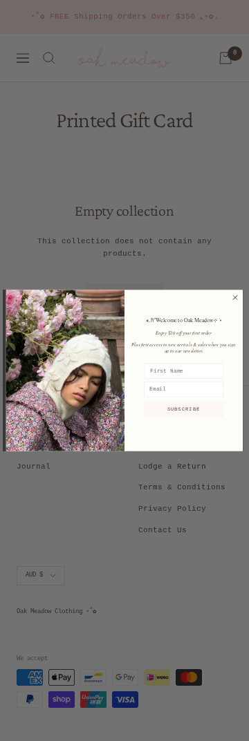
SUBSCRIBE (183, 410)
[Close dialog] (235, 297)
